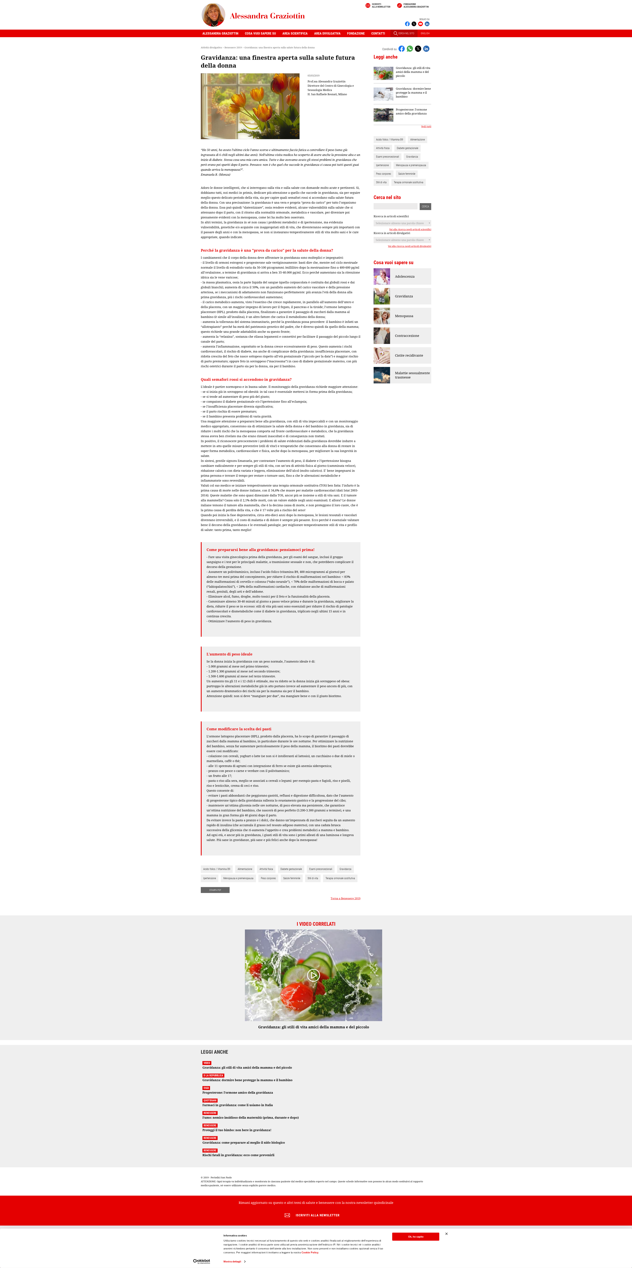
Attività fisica (266, 869)
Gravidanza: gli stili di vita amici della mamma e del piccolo (413, 72)
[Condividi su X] (418, 48)
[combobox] (402, 223)
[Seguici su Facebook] (407, 23)
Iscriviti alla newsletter (381, 5)
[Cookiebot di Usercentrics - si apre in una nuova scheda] (201, 1261)
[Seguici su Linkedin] (427, 23)
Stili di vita (313, 878)
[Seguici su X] (413, 23)
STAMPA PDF (215, 890)
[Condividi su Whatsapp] (410, 48)
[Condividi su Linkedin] (426, 48)
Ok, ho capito (415, 1236)
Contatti (378, 33)
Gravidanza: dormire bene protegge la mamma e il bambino (413, 92)
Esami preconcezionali (320, 869)
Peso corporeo (268, 878)
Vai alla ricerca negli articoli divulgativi (409, 246)
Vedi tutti (426, 126)
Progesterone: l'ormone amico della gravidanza (411, 111)
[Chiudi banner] (446, 1234)
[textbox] (402, 223)
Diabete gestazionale (291, 869)
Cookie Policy (310, 1252)
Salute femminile (291, 878)
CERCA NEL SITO (406, 33)
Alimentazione (245, 869)
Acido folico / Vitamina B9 (216, 869)
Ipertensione (209, 878)
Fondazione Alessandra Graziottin (416, 5)
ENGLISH (425, 33)
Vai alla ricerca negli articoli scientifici (410, 229)
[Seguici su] (420, 23)
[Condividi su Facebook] (401, 48)
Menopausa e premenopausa (238, 878)
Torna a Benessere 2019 (345, 898)
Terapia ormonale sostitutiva (340, 878)
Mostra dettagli (232, 1261)
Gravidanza (345, 869)
